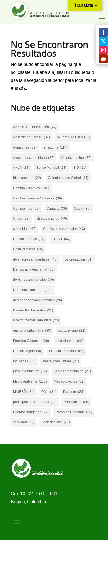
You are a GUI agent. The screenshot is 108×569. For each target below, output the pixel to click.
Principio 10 (76, 402)
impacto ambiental (66, 351)
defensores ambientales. (35, 259)
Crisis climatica (28, 249)
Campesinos (26, 209)
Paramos (73, 392)
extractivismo (71, 330)
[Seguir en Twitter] (103, 41)
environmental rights (32, 330)
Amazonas (25, 147)
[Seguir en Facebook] (103, 32)
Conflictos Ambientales (64, 229)
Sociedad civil (55, 422)
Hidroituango (69, 341)
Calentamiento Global (68, 178)
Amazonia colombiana (33, 158)
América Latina (76, 158)
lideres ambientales (72, 371)
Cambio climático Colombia (37, 198)
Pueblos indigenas (31, 412)
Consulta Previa (29, 239)
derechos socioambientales (37, 300)
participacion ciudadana (35, 402)
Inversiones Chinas (60, 361)
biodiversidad (27, 178)
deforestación (78, 259)
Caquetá (57, 209)
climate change (52, 218)
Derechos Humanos (33, 290)
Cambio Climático (31, 188)
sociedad (23, 422)
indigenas (24, 361)
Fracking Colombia (31, 341)
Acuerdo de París (73, 137)
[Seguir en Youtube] (103, 58)
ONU (48, 392)
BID (79, 168)
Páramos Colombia (74, 412)
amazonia (55, 147)
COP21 (61, 239)
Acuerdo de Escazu (31, 137)
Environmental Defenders (36, 320)
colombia (24, 229)
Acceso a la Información (34, 127)
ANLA (21, 168)
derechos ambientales (33, 280)
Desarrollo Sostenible (33, 310)
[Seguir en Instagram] (103, 50)
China (21, 218)
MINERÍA (23, 392)
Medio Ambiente (30, 381)
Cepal (82, 209)
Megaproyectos (69, 381)
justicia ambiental (30, 371)
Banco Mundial (51, 168)
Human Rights (27, 351)
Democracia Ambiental (34, 269)
